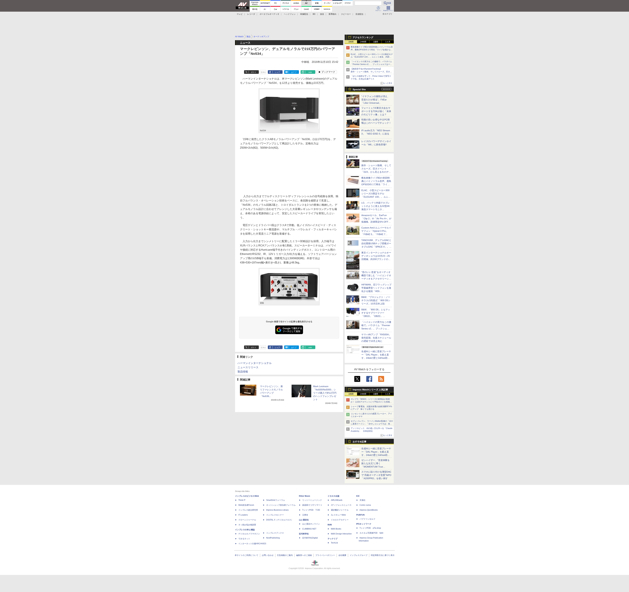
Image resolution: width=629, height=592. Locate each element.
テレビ (240, 14)
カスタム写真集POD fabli (371, 533)
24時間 (363, 42)
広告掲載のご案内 (285, 555)
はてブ (293, 72)
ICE (358, 496)
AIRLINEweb (336, 500)
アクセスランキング (363, 37)
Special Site (359, 89)
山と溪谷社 (304, 520)
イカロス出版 (333, 496)
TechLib (334, 543)
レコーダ (251, 14)
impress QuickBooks (369, 510)
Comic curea (365, 505)
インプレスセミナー (275, 515)
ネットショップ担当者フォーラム (281, 505)
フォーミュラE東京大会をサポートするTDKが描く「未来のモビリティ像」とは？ (376, 111)
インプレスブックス (275, 533)
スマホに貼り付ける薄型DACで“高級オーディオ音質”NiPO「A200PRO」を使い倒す (376, 475)
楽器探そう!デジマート (312, 505)
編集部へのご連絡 (304, 555)
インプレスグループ (358, 555)
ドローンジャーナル (247, 520)
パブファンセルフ (367, 519)
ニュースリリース (248, 367)
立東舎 (305, 515)
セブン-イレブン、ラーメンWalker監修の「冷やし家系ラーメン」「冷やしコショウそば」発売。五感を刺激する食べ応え (372, 424)
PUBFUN (360, 515)
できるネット (244, 539)
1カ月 (387, 42)
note (310, 72)
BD (314, 14)
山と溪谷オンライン (311, 524)
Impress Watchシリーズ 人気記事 (370, 389)
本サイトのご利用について (246, 555)
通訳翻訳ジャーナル (340, 510)
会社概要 (342, 555)
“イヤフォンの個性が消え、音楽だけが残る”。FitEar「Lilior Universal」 (375, 99)
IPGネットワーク (363, 524)
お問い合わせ (268, 555)
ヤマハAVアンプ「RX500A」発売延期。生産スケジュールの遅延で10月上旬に (376, 337)
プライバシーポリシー (325, 555)
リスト (263, 72)
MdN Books (336, 529)
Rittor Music (304, 496)
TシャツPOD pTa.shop (370, 528)
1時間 (350, 42)
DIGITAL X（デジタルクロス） (279, 520)
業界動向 (332, 14)
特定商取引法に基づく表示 (382, 555)
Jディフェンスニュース (341, 505)
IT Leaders (243, 515)
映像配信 (304, 14)
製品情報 (243, 371)
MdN (330, 525)
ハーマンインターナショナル (255, 363)
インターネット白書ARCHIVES (252, 543)
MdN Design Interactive (341, 534)
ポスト (253, 72)
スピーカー (346, 14)
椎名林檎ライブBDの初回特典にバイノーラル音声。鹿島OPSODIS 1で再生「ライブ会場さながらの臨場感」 (372, 50)
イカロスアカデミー (340, 520)
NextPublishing (273, 538)
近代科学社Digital (310, 538)
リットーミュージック (312, 500)
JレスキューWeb (338, 515)
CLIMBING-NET (309, 529)
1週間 (375, 42)
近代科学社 (304, 534)
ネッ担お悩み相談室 (247, 525)
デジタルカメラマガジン (249, 534)
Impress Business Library (277, 510)
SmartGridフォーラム (275, 500)
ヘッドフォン (290, 14)
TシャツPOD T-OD (311, 510)
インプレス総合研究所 (248, 510)
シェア (277, 72)
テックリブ (332, 539)
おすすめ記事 (359, 441)
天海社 (362, 500)
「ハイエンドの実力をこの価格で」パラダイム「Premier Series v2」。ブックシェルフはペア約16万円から (371, 64)
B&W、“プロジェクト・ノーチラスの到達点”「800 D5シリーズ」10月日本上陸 (375, 300)
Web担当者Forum (246, 505)
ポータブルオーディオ (269, 14)
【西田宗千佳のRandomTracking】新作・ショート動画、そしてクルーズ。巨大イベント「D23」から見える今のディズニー (371, 72)
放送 (322, 14)
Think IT (241, 500)
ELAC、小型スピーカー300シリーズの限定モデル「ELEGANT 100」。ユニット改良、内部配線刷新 (372, 57)
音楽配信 (359, 14)
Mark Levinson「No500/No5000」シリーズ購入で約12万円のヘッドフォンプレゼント (324, 393)
